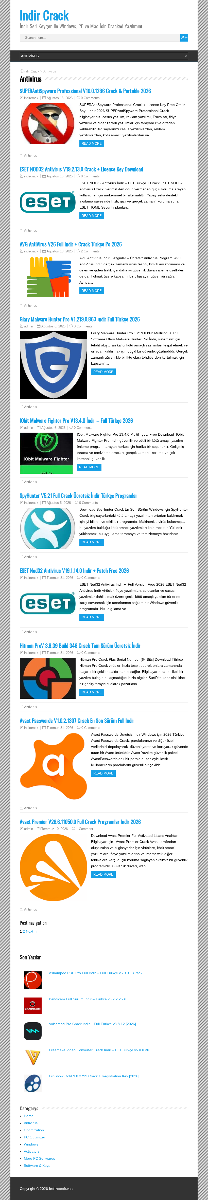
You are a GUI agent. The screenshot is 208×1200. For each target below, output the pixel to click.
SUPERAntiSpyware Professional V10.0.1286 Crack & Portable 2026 (85, 91)
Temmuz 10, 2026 (54, 829)
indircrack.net (61, 1189)
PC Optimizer (34, 1137)
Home (28, 1116)
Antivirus (30, 155)
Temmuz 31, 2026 (60, 578)
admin (28, 326)
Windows (31, 1144)
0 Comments (90, 98)
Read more (92, 143)
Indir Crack (44, 15)
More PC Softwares (39, 1158)
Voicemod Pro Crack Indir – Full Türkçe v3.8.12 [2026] (92, 1024)
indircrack (31, 98)
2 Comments (90, 251)
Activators (32, 1151)
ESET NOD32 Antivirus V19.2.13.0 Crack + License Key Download (81, 169)
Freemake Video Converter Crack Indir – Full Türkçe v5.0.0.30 (99, 1050)
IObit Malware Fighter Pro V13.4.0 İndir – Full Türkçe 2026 (76, 420)
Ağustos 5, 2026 (59, 503)
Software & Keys (37, 1166)
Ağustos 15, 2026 (60, 98)
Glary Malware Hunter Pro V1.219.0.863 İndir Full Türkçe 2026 (80, 319)
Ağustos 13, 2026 (60, 251)
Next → (32, 931)
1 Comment (84, 829)
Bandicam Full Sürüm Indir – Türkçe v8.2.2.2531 (88, 999)
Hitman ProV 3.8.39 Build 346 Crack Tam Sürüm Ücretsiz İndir (80, 645)
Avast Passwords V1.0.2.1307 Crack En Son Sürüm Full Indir (77, 720)
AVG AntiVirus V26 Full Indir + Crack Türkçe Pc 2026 (71, 244)
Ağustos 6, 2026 (53, 326)
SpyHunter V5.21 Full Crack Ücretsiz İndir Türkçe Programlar (78, 495)
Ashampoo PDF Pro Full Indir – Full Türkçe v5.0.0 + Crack (95, 973)
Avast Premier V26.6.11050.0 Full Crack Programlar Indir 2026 (80, 821)
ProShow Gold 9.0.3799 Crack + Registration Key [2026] (94, 1076)
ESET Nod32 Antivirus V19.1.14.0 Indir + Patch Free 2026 (74, 570)
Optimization (34, 1130)
